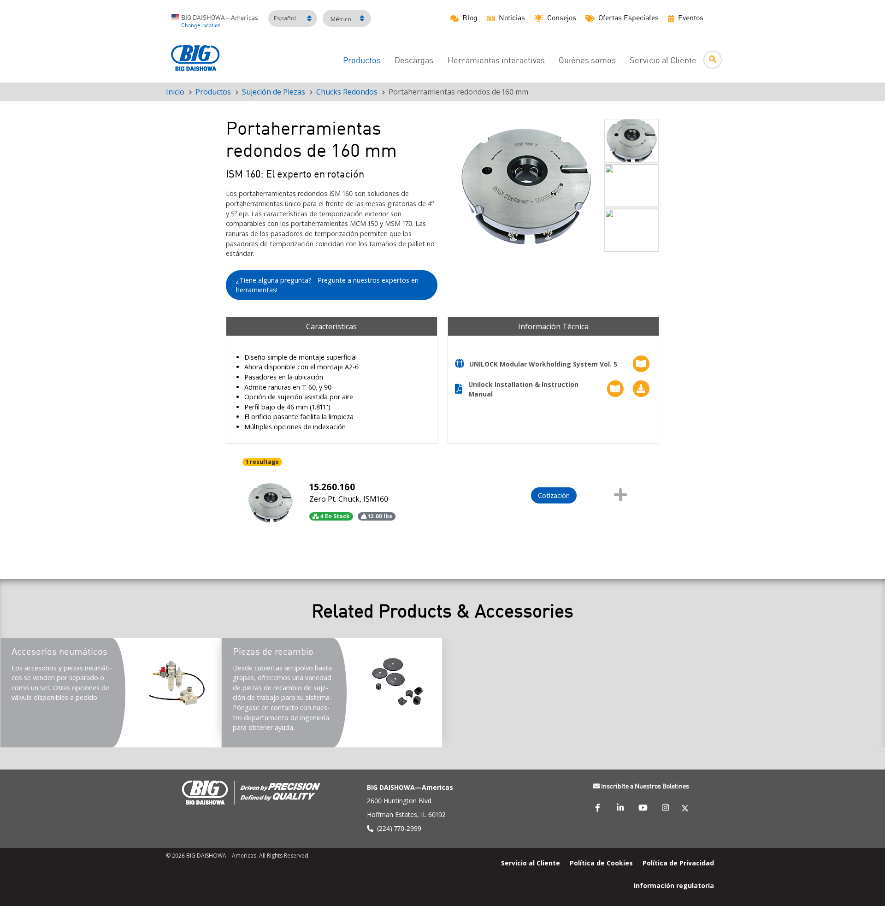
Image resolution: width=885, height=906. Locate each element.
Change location (201, 26)
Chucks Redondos (347, 92)
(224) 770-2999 (399, 828)
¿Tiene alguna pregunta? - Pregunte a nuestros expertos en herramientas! (327, 285)
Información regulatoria (674, 885)
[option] (526, 186)
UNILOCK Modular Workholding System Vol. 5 (543, 364)
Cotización (554, 495)
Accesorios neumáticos (59, 652)
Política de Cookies (601, 863)
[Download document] (639, 388)
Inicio (175, 92)
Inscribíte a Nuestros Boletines (645, 786)
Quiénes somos (587, 61)
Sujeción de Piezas (273, 92)
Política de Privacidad (678, 863)
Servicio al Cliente (663, 61)
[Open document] (462, 364)
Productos (362, 61)
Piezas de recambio (273, 652)
